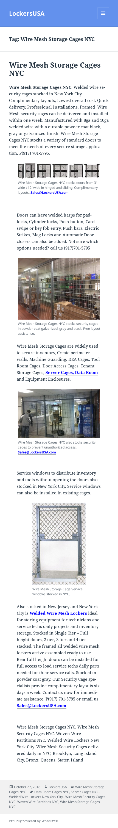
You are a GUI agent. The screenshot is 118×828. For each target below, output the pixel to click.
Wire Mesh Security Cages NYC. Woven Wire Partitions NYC (57, 799)
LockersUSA (26, 13)
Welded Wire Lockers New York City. (36, 796)
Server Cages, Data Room (72, 372)
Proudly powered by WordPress (33, 821)
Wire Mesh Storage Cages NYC (55, 69)
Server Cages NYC (85, 792)
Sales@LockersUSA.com (49, 192)
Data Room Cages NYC (51, 792)
